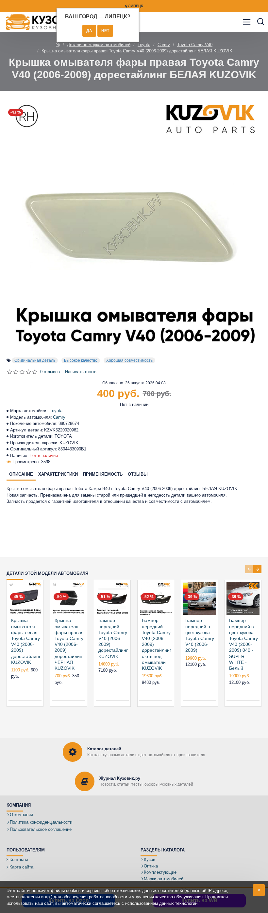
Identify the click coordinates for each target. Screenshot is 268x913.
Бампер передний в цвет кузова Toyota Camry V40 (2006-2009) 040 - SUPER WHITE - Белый (243, 644)
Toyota (144, 44)
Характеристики (58, 474)
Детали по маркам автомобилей (98, 44)
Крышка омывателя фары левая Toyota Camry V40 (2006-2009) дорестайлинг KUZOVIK (26, 641)
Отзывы (138, 474)
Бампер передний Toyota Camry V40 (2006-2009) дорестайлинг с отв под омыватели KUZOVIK (156, 644)
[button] (249, 569)
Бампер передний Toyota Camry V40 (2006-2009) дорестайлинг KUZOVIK (113, 638)
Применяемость (103, 474)
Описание (21, 474)
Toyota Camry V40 (194, 44)
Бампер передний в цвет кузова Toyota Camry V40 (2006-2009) (199, 635)
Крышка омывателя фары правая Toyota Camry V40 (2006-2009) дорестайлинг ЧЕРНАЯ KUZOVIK (69, 644)
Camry (164, 44)
